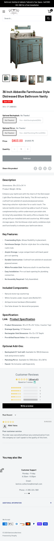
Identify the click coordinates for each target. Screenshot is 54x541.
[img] (8, 422)
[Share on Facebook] (35, 168)
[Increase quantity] (27, 149)
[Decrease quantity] (14, 149)
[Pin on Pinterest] (40, 168)
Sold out (27, 158)
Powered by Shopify (10, 536)
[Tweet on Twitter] (45, 168)
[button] (16, 400)
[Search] (48, 18)
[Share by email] (49, 168)
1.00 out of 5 (33, 379)
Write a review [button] (27, 406)
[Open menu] (4, 12)
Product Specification (22, 319)
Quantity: (6, 149)
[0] (49, 11)
